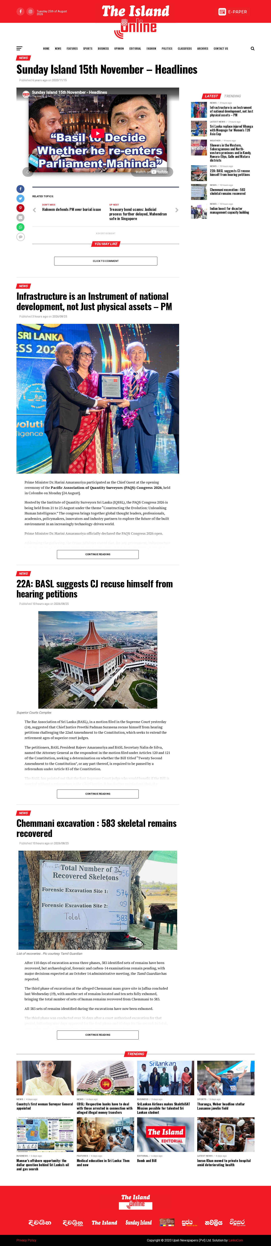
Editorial (135, 48)
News (58, 48)
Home (46, 48)
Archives (202, 48)
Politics (167, 48)
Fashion (151, 48)
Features (72, 48)
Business (103, 48)
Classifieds (185, 48)
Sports (87, 48)
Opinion (119, 48)
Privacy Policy (26, 1240)
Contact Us (221, 48)
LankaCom (236, 1240)
